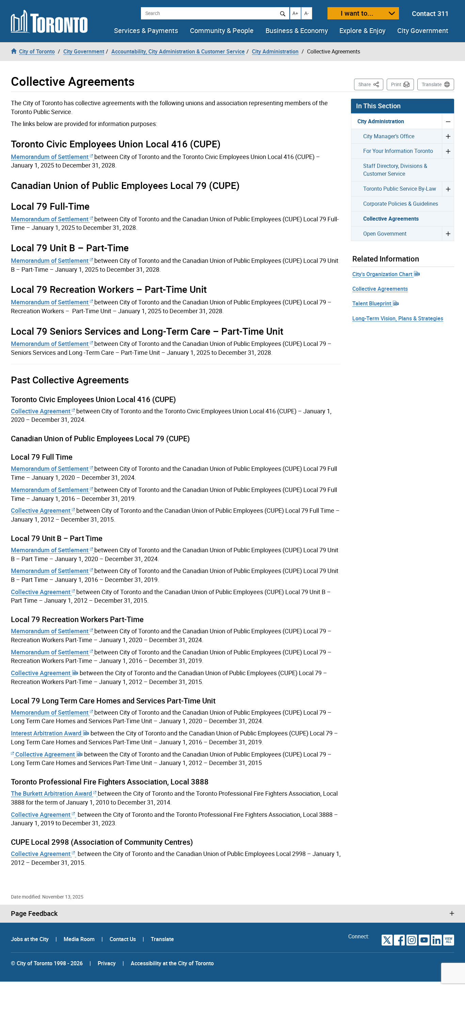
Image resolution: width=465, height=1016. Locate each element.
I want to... (357, 13)
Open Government (384, 233)
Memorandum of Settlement (50, 157)
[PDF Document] (13, 754)
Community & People (222, 30)
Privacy (107, 963)
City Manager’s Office (388, 136)
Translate (432, 84)
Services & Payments (146, 30)
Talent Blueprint (372, 303)
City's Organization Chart (383, 274)
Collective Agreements (391, 218)
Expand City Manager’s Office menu (448, 136)
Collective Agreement (41, 411)
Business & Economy (297, 30)
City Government (422, 30)
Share (370, 84)
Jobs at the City (30, 939)
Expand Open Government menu (448, 233)
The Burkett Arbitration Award (52, 793)
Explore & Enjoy (362, 30)
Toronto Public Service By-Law (399, 188)
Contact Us (123, 939)
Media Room (80, 939)
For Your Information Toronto (398, 151)
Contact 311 (430, 13)
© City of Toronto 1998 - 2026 (47, 963)
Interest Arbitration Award (47, 733)
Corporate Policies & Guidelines (400, 203)
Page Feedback (34, 913)
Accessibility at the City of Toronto (172, 963)
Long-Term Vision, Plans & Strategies (397, 318)
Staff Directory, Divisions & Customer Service (395, 169)
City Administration (380, 121)
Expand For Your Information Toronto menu (448, 150)
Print (396, 84)
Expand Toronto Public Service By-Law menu (448, 188)
